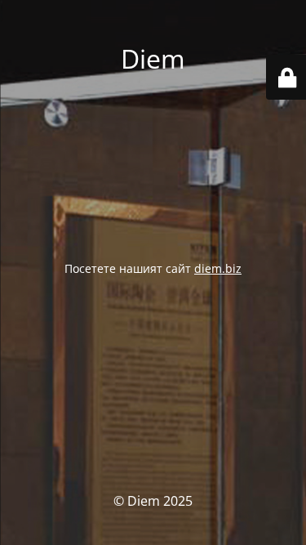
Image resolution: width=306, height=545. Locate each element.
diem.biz (218, 268)
